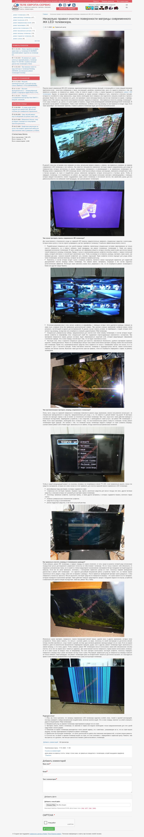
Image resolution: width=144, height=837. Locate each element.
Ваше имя (46, 764)
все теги (37, 41)
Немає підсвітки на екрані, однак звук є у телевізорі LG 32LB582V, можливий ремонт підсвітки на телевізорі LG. (25, 52)
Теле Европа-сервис (35, 5)
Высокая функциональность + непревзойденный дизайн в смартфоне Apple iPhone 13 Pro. (25, 90)
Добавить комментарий (50, 742)
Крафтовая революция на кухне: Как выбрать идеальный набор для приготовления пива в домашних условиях (25, 128)
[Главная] (16, 7)
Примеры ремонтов (108, 1)
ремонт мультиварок (19, 25)
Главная (45, 14)
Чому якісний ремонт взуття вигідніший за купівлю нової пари (25, 115)
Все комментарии (122, 1)
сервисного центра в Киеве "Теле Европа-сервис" (45, 834)
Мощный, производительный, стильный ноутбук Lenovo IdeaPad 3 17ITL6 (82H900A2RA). (25, 83)
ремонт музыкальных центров (22, 30)
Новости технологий (21, 78)
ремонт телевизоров (19, 15)
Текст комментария (49, 779)
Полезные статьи (19, 104)
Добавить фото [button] (50, 796)
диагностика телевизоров (21, 28)
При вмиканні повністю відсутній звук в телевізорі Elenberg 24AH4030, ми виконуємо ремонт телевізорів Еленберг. (24, 70)
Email (45, 772)
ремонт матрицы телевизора (22, 33)
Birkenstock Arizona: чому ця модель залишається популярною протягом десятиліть (25, 121)
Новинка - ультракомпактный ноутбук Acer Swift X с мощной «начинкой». (25, 98)
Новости (96, 1)
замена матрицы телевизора (22, 17)
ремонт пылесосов (18, 20)
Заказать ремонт (67, 8)
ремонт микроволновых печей (22, 22)
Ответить (48, 755)
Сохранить (49, 829)
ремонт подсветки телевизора (22, 36)
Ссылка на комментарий (52, 751)
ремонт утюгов (17, 38)
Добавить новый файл (52, 801)
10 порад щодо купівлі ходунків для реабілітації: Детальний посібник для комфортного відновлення (24, 109)
